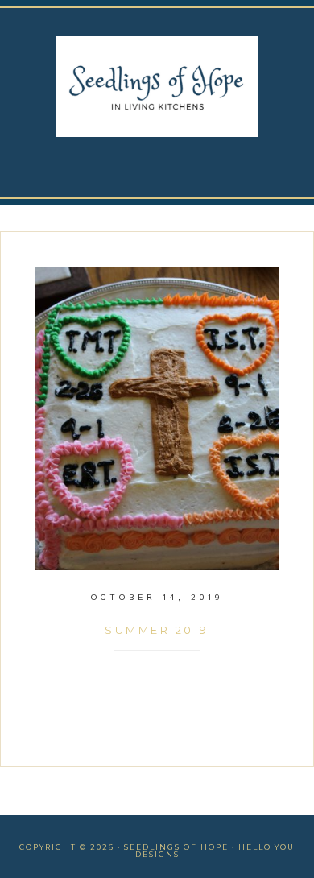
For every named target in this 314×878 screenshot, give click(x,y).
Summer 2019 (157, 629)
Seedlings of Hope (157, 86)
